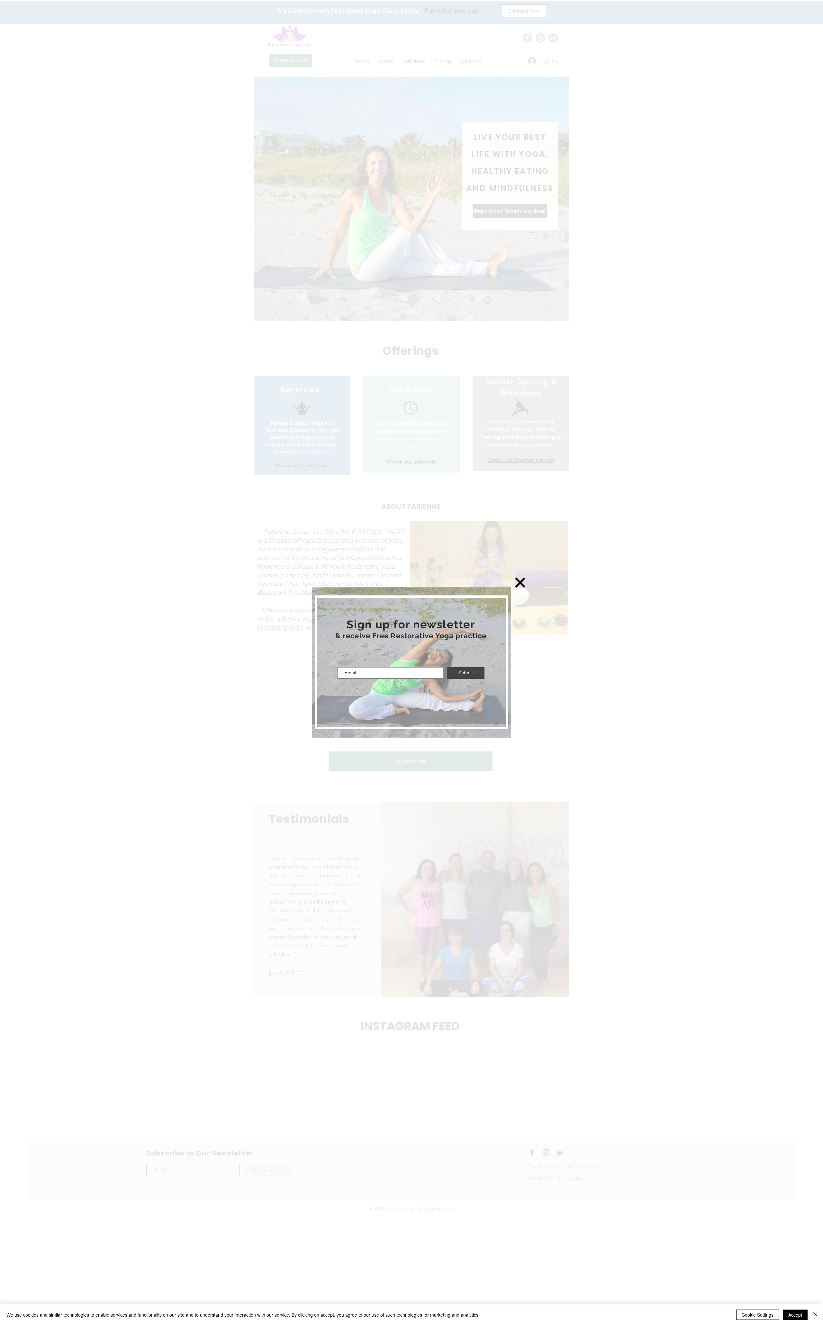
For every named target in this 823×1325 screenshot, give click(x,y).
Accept (795, 1314)
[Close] (815, 1315)
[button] (520, 582)
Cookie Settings (757, 1314)
